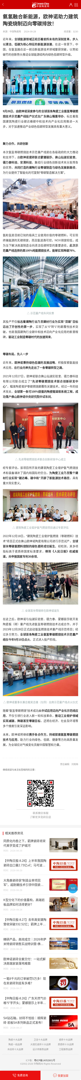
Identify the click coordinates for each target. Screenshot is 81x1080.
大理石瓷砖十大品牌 (40, 1044)
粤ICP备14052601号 (44, 1060)
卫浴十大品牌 (40, 1039)
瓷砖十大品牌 (66, 1039)
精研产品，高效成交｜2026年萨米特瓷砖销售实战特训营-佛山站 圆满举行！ (24, 942)
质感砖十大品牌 (66, 1044)
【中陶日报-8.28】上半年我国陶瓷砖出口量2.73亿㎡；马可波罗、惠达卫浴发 (24, 863)
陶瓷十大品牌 (15, 1039)
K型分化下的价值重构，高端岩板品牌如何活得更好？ (24, 902)
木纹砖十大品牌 (15, 1049)
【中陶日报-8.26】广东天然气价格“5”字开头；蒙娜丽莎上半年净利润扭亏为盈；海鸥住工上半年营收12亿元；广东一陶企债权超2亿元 (24, 1001)
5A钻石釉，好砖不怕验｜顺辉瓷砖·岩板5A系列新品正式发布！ (24, 1020)
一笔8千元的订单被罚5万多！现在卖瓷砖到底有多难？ (24, 981)
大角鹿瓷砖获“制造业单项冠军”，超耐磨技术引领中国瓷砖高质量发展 (23, 883)
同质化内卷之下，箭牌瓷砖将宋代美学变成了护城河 (24, 843)
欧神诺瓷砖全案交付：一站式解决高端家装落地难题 (24, 961)
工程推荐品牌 (66, 1049)
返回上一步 (3, 4)
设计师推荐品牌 (40, 1049)
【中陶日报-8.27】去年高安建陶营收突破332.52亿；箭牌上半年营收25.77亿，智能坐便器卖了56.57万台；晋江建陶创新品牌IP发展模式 (24, 922)
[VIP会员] (71, 5)
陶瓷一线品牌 (15, 1044)
